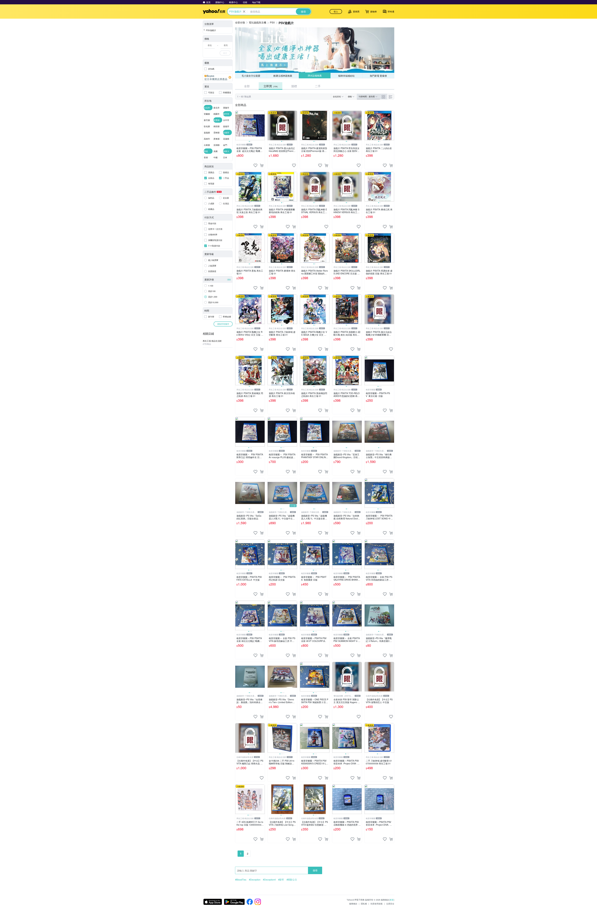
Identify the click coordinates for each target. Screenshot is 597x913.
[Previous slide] (237, 125)
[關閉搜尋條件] (244, 11)
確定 (225, 52)
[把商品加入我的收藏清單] (255, 165)
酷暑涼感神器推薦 (282, 75)
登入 (336, 11)
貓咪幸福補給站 (346, 75)
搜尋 (315, 870)
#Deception (254, 879)
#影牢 (281, 879)
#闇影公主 (292, 879)
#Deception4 (269, 879)
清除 (229, 279)
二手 (318, 86)
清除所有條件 (223, 323)
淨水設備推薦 (315, 75)
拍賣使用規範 (376, 903)
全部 (247, 86)
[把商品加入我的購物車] (262, 165)
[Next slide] (263, 125)
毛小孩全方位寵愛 (251, 75)
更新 (392, 899)
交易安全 (390, 903)
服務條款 (353, 903)
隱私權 (364, 903)
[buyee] (218, 77)
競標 (294, 86)
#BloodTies (240, 879)
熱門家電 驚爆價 (378, 75)
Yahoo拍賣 (214, 11)
